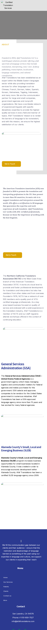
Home (5, 577)
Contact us (7, 596)
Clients (5, 591)
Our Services (8, 582)
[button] (40, 3)
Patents (6, 587)
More (5, 600)
